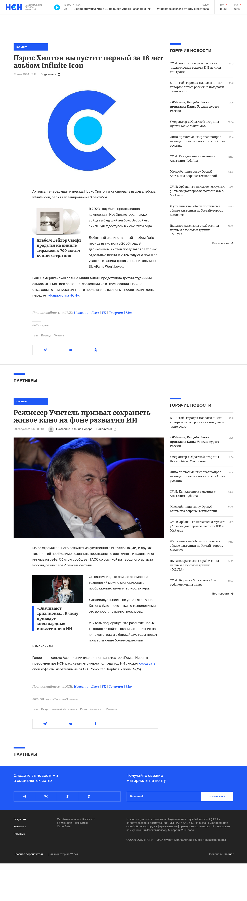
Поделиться (48, 74)
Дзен (95, 313)
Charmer (227, 854)
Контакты (20, 826)
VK (104, 313)
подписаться (217, 796)
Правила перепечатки (28, 854)
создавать (147, 663)
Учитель (111, 709)
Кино (83, 709)
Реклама (19, 833)
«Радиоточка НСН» (63, 295)
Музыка (59, 335)
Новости (81, 313)
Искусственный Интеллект (59, 709)
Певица (46, 335)
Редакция (20, 819)
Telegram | (117, 313)
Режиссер (96, 709)
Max (129, 313)
